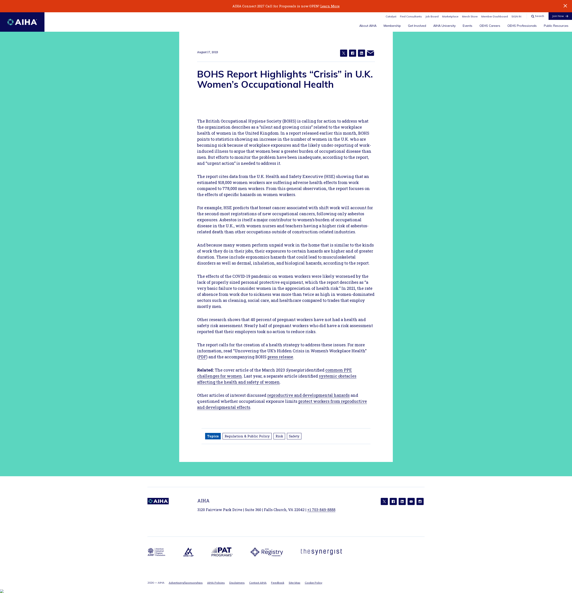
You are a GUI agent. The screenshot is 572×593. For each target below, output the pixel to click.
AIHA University (444, 26)
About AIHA (367, 26)
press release (280, 356)
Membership (392, 26)
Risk (279, 436)
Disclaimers (237, 582)
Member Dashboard (494, 16)
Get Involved (417, 26)
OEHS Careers (489, 26)
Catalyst (391, 16)
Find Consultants (411, 16)
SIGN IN (516, 16)
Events (467, 26)
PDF (202, 356)
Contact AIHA (258, 582)
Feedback (277, 582)
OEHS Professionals (522, 26)
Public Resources (556, 26)
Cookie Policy (313, 582)
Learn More (330, 6)
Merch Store (470, 16)
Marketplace (450, 16)
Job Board (432, 16)
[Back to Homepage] (22, 22)
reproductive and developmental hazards (308, 395)
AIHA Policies (216, 582)
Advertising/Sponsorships (186, 582)
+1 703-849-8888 (321, 509)
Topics (213, 436)
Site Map (294, 582)
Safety (294, 436)
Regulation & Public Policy (247, 436)
